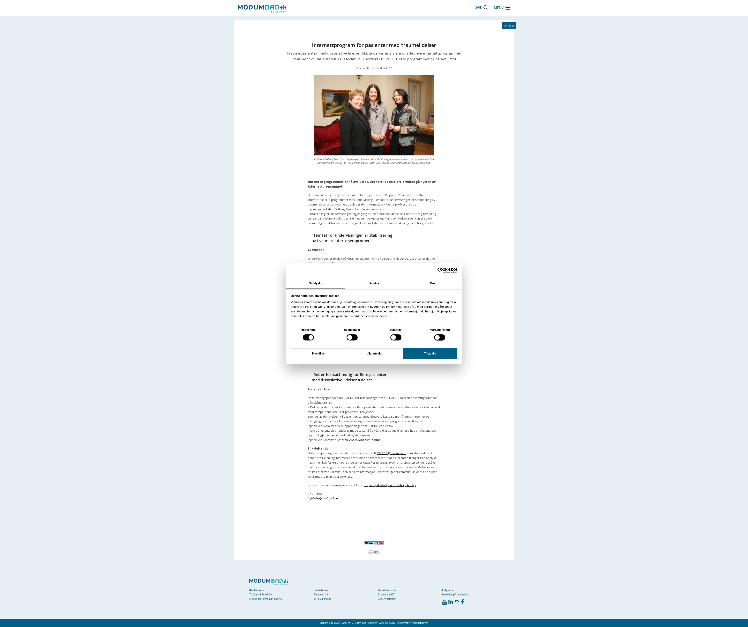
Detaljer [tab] (374, 283)
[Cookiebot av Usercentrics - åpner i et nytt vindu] (440, 270)
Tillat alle (430, 353)
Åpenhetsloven (420, 622)
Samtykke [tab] (315, 283)
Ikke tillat (318, 353)
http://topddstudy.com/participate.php (390, 485)
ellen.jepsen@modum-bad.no (361, 440)
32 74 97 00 (265, 594)
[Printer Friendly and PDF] (374, 551)
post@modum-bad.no (270, 598)
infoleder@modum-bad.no (325, 498)
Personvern (402, 622)
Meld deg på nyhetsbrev (455, 594)
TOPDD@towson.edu (391, 453)
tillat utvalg (374, 353)
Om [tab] (432, 283)
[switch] (352, 337)
